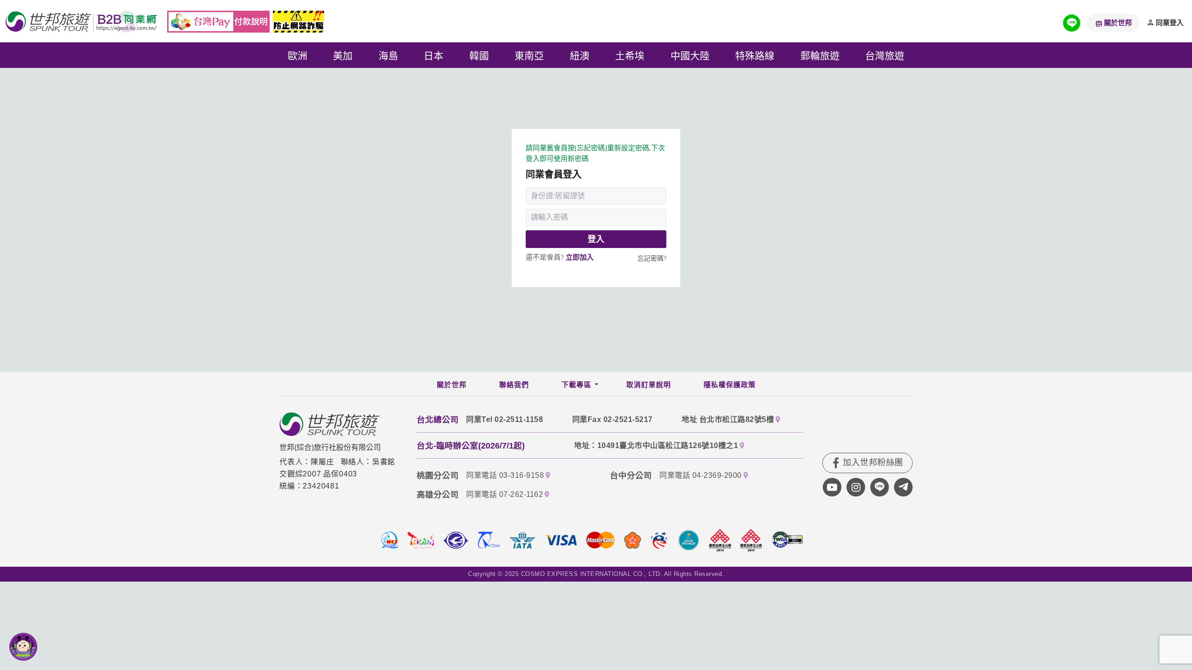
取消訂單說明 (648, 385)
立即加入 (580, 257)
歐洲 (297, 55)
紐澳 (579, 55)
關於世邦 (1118, 23)
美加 (342, 55)
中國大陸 (690, 55)
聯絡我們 (514, 385)
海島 (388, 55)
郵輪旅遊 (820, 55)
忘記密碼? (651, 258)
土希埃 (629, 55)
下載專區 (576, 385)
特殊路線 (754, 55)
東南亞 (529, 55)
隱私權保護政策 (730, 385)
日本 (433, 55)
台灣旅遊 (884, 55)
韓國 (479, 55)
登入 (596, 239)
